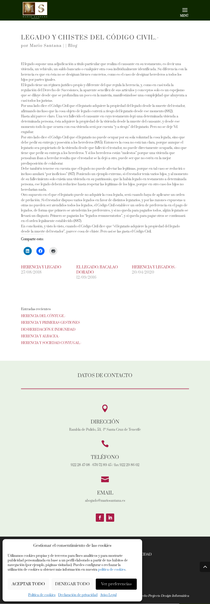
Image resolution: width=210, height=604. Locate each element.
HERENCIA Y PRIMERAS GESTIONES (50, 323)
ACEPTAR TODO (28, 584)
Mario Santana (46, 45)
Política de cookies (42, 595)
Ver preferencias (116, 584)
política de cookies (111, 570)
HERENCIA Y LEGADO (41, 267)
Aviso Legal (108, 595)
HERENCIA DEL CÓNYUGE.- (43, 316)
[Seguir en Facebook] (100, 518)
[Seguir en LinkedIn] (110, 518)
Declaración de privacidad (78, 595)
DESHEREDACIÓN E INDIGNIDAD (48, 330)
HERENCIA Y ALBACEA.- (40, 336)
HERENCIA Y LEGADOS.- (154, 267)
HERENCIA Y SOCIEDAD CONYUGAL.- (51, 343)
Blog (73, 45)
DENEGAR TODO (72, 584)
